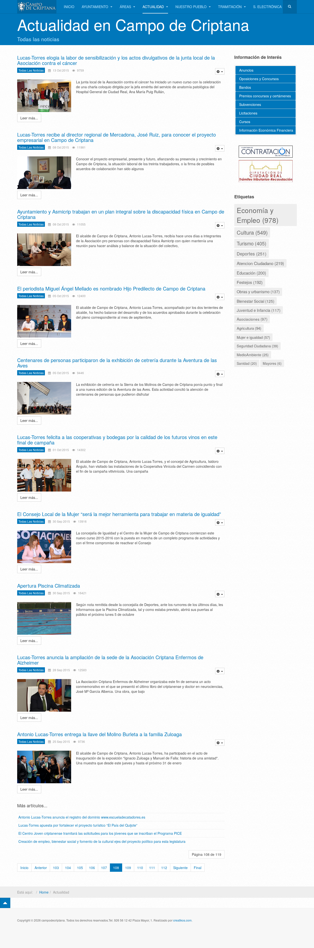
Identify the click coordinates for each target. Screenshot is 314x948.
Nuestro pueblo (191, 6)
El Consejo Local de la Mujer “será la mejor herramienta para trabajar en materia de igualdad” (119, 514)
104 (68, 867)
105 (80, 867)
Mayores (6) (272, 363)
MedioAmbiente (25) (253, 354)
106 (92, 867)
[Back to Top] (5, 903)
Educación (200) (251, 273)
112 (164, 867)
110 (140, 867)
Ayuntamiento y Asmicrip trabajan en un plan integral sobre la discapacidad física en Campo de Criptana (120, 214)
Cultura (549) (252, 232)
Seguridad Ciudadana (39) (257, 345)
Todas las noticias (31, 70)
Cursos (244, 121)
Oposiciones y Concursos (259, 78)
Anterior (41, 867)
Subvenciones (250, 104)
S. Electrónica (267, 6)
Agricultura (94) (249, 328)
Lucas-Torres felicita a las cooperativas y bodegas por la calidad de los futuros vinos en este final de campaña (117, 439)
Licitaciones (248, 113)
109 (128, 867)
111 (152, 867)
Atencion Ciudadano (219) (260, 263)
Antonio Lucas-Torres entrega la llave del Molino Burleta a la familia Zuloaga (99, 734)
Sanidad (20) (247, 363)
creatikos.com (182, 920)
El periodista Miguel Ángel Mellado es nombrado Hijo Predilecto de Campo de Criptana (111, 288)
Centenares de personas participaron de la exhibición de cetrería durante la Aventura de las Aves (117, 362)
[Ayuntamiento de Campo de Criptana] (36, 6)
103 (56, 867)
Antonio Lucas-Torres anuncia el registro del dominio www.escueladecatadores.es (81, 817)
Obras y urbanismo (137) (258, 291)
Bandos (245, 87)
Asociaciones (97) (252, 319)
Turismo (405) (251, 243)
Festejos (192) (250, 282)
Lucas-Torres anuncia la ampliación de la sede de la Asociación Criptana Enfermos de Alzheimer (110, 660)
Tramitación (230, 6)
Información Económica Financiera (266, 130)
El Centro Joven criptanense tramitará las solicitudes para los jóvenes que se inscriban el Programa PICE (100, 833)
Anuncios (246, 70)
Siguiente (180, 867)
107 (104, 867)
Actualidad (154, 6)
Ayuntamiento (95, 6)
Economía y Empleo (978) (257, 215)
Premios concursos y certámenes (265, 95)
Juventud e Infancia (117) (258, 310)
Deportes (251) (251, 254)
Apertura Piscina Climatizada (48, 585)
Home (44, 892)
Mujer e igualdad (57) (253, 337)
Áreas (126, 6)
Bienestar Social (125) (255, 301)
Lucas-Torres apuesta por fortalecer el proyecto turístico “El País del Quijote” (77, 825)
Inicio (69, 6)
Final (197, 867)
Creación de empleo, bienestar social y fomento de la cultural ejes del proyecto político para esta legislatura (101, 841)
